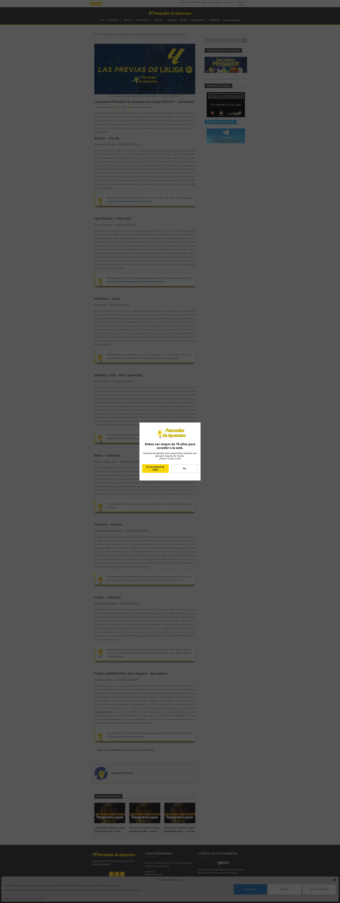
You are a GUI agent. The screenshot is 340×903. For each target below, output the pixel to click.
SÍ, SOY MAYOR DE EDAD (155, 468)
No (184, 468)
